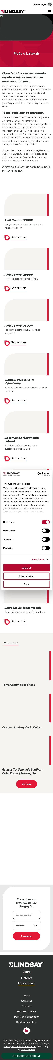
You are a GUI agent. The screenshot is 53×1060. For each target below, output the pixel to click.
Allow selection (26, 576)
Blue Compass (28, 1049)
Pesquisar (26, 936)
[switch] (46, 531)
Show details (37, 559)
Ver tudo (26, 784)
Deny (26, 584)
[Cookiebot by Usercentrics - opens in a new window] (38, 474)
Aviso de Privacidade (14, 1043)
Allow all (26, 568)
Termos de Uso (32, 1043)
